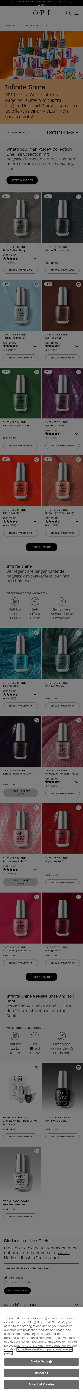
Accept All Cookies (41, 1384)
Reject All (41, 1373)
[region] (41, 1349)
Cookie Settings (41, 1361)
